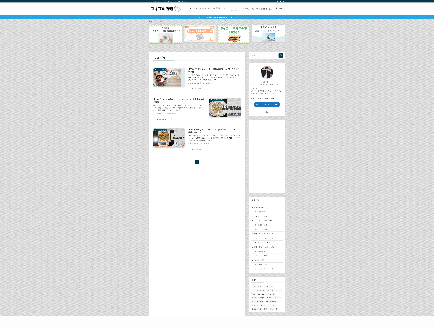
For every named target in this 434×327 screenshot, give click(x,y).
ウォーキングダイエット (260, 290)
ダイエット (270, 294)
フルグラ (255, 305)
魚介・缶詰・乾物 (261, 255)
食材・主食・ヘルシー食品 (264, 247)
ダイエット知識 (270, 301)
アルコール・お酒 (261, 264)
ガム (253, 294)
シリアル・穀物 (260, 251)
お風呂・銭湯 (256, 286)
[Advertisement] (267, 156)
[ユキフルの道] (165, 8)
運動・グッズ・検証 (262, 229)
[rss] (280, 1)
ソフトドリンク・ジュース (264, 269)
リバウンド (272, 305)
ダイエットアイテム (274, 298)
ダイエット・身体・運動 (263, 221)
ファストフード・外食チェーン (265, 242)
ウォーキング (268, 286)
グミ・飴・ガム (260, 212)
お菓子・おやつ (259, 207)
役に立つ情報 (256, 309)
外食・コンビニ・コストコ (264, 234)
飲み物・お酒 (259, 260)
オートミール (276, 290)
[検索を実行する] (280, 55)
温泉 (265, 309)
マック (263, 305)
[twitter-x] (277, 1)
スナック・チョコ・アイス (264, 216)
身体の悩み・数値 (261, 225)
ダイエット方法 (257, 301)
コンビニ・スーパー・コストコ (265, 238)
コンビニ (261, 294)
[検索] (283, 1)
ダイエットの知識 (258, 298)
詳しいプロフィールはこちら (267, 104)
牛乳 (271, 309)
